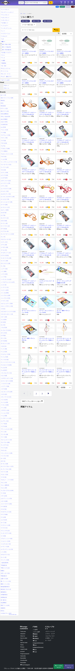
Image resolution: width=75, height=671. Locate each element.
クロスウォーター (6, 239)
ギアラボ (4, 228)
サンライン (4, 260)
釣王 (2, 610)
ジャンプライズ (5, 298)
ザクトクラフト (5, 263)
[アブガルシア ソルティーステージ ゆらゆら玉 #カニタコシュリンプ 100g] (64, 131)
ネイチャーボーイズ (7, 381)
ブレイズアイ (4, 445)
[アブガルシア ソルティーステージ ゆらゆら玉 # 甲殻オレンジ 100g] (29, 103)
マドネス (3, 477)
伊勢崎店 (36, 638)
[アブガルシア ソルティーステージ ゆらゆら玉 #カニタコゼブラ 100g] (29, 160)
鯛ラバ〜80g (6, 47)
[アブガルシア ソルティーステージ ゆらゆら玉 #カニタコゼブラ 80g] (29, 271)
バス (57, 6)
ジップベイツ (4, 287)
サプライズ (5, 255)
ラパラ (3, 536)
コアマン (4, 244)
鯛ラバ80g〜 (6, 44)
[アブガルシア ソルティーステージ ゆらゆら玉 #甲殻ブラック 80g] (29, 244)
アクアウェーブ (5, 135)
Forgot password (24, 653)
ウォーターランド (6, 164)
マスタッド (4, 474)
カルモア (3, 212)
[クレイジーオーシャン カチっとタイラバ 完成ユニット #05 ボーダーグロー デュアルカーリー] (47, 360)
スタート (4, 316)
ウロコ (3, 169)
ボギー (3, 461)
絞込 (56, 30)
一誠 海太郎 (4, 562)
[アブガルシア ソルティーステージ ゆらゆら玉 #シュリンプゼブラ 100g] (47, 103)
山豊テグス (4, 578)
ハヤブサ (4, 389)
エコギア (4, 177)
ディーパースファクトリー (8, 362)
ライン (3, 55)
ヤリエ (3, 517)
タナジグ (4, 332)
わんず (3, 127)
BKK (3, 100)
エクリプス (4, 175)
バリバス (4, 399)
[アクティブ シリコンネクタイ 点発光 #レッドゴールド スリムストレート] (47, 71)
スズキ (3, 308)
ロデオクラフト (5, 554)
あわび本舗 (4, 119)
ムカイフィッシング (6, 498)
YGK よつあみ (5, 116)
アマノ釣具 (4, 151)
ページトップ (69, 666)
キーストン (4, 223)
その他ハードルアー (6, 52)
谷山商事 (3, 602)
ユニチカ (4, 519)
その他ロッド (5, 22)
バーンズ (3, 407)
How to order (23, 638)
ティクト (4, 348)
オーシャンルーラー (6, 202)
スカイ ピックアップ (7, 303)
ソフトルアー (5, 25)
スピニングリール (6, 68)
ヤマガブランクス (6, 511)
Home (24, 13)
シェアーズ (4, 268)
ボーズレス (4, 463)
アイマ (3, 132)
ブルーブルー (5, 442)
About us (22, 636)
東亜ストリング (5, 584)
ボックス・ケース (6, 73)
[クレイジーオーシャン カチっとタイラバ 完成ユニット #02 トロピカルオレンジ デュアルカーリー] (64, 329)
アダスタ (4, 143)
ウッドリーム (4, 167)
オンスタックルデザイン (7, 196)
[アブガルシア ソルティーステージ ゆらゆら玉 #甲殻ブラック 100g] (64, 103)
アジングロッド (5, 14)
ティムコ (4, 351)
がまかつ (4, 121)
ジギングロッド (5, 20)
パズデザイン (5, 410)
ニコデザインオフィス (7, 378)
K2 (2, 103)
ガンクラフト (4, 218)
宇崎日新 (4, 575)
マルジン (4, 487)
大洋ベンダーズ (5, 573)
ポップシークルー (6, 469)
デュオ (4, 370)
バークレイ (5, 405)
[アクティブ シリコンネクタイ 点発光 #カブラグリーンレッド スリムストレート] (47, 42)
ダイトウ (3, 338)
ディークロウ (4, 359)
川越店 (36, 636)
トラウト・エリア (50, 633)
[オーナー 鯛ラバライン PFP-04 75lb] (29, 329)
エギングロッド (5, 17)
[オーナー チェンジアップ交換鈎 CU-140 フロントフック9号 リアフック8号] (64, 271)
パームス (4, 415)
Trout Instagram (25, 665)
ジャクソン (5, 290)
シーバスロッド (5, 9)
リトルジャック (5, 541)
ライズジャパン (5, 525)
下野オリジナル (5, 567)
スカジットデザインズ (7, 306)
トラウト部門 (36, 632)
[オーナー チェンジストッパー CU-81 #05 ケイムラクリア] (47, 301)
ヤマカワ (3, 509)
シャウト (4, 274)
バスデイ (4, 394)
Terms (22, 645)
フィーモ (4, 423)
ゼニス (3, 324)
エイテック (4, 172)
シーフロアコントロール (7, 282)
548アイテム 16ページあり (31, 401)
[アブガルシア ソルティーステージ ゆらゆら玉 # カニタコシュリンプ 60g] (47, 188)
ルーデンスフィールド (7, 549)
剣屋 (2, 570)
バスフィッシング (50, 631)
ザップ (3, 266)
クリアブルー (4, 231)
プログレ (3, 450)
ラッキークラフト (6, 533)
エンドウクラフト (6, 188)
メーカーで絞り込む (28, 24)
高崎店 (36, 634)
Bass (35, 649)
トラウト (62, 6)
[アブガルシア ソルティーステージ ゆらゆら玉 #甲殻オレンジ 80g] (64, 216)
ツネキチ (3, 346)
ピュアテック (4, 421)
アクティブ (4, 137)
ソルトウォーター (50, 636)
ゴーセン (4, 250)
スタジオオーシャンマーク (8, 311)
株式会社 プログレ (6, 589)
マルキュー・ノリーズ (7, 479)
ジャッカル (5, 292)
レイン (3, 552)
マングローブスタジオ (7, 490)
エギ (3, 38)
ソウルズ (4, 327)
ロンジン (3, 557)
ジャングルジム (5, 295)
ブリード (4, 437)
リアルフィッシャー (6, 538)
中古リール (6, 88)
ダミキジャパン (5, 343)
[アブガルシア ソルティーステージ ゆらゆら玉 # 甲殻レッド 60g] (29, 188)
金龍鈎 (3, 608)
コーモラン (4, 247)
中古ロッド (6, 85)
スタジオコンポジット (7, 314)
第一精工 (3, 600)
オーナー (4, 204)
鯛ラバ (3, 41)
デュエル (4, 367)
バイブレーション (6, 33)
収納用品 (4, 63)
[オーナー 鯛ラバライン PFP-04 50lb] (64, 301)
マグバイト (4, 471)
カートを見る (59, 666)
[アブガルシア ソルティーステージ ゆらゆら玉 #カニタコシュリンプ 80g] (64, 244)
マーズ (3, 493)
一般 (73, 6)
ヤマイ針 (4, 506)
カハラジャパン (5, 207)
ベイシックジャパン (6, 453)
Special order (23, 642)
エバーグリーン (5, 183)
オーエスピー (5, 199)
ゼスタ (3, 322)
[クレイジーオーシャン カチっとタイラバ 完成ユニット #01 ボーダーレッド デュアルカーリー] (47, 329)
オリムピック (4, 191)
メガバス (4, 501)
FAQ (21, 640)
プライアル (4, 447)
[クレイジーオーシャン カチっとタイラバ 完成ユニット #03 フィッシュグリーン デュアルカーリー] (29, 360)
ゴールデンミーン (6, 252)
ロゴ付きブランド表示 (9, 614)
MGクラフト (5, 111)
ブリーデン (4, 434)
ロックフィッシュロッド (8, 12)
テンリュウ (4, 356)
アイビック (4, 129)
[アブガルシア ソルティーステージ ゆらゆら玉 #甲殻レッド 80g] (47, 244)
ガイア (3, 215)
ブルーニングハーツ (6, 439)
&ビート (3, 95)
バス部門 (35, 629)
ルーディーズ (5, 546)
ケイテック (4, 242)
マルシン (4, 482)
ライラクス (4, 527)
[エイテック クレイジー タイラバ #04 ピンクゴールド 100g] (47, 271)
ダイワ (4, 340)
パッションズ (5, 413)
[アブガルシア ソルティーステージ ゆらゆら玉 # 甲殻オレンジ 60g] (47, 160)
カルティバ (5, 210)
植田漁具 (3, 592)
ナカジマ (4, 375)
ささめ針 (4, 124)
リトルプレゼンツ (6, 544)
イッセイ (4, 159)
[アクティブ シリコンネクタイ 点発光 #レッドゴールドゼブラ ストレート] (29, 42)
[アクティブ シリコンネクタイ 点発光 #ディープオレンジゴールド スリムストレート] (64, 42)
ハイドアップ (5, 386)
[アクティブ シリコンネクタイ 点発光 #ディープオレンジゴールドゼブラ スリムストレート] (29, 71)
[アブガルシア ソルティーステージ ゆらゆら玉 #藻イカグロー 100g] (47, 131)
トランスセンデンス (6, 373)
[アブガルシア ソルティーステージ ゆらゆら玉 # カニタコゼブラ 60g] (64, 188)
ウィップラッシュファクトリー (9, 161)
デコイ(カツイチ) (6, 365)
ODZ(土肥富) (4, 113)
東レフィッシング (6, 581)
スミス (3, 319)
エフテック (4, 185)
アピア (3, 145)
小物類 (3, 60)
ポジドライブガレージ (7, 466)
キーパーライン (5, 226)
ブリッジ (3, 431)
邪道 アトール (5, 605)
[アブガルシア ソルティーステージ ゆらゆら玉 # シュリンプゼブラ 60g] (29, 216)
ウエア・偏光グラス (6, 76)
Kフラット (4, 108)
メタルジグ (4, 36)
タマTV (3, 335)
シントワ (3, 276)
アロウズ (3, 156)
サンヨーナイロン (6, 258)
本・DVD (4, 65)
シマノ (3, 271)
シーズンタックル (6, 279)
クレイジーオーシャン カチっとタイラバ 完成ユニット (46, 340)
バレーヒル (4, 402)
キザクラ (4, 220)
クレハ (3, 236)
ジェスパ (3, 284)
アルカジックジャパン (7, 153)
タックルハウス (6, 330)
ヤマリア (4, 514)
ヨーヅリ (3, 522)
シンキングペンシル (6, 28)
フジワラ (4, 426)
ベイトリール (5, 71)
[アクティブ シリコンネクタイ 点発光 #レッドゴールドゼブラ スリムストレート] (64, 71)
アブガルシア (5, 148)
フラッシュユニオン (6, 429)
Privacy (22, 647)
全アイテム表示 (6, 80)
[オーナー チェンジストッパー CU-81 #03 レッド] (29, 301)
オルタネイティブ (6, 194)
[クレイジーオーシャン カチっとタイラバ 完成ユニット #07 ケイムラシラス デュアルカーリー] (64, 360)
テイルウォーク (5, 354)
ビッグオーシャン (6, 418)
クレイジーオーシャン (7, 234)
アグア (3, 140)
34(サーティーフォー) (7, 97)
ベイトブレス (4, 455)
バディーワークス (6, 397)
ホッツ (3, 458)
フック (3, 57)
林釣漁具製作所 (5, 586)
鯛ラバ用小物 (6, 49)
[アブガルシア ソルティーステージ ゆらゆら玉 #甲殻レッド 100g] (29, 131)
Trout (35, 652)
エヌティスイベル (6, 180)
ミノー (3, 31)
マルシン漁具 (5, 485)
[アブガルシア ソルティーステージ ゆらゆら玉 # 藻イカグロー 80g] (47, 216)
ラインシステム (5, 530)
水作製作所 (4, 594)
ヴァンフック (5, 559)
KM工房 (3, 105)
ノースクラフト (5, 383)
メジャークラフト (6, 503)
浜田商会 (4, 597)
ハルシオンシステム (6, 391)
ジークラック (4, 300)
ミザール (4, 495)
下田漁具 (4, 565)
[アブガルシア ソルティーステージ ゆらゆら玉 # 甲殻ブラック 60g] (64, 160)
